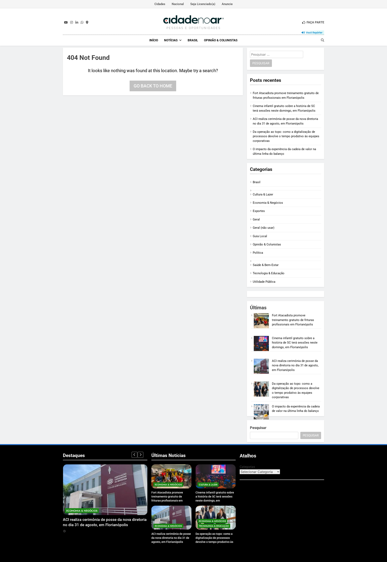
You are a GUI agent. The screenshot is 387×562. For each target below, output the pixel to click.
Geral (256, 219)
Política (258, 253)
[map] (87, 22)
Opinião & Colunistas (220, 40)
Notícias (171, 40)
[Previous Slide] (134, 455)
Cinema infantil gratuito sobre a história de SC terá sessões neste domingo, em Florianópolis (294, 342)
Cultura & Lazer (263, 194)
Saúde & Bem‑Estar (266, 265)
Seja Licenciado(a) (202, 4)
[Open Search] (322, 40)
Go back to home (153, 85)
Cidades (159, 4)
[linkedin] (76, 22)
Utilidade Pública (264, 282)
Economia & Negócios (268, 203)
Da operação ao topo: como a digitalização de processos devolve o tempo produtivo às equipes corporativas (286, 136)
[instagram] (71, 22)
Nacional (178, 4)
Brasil (193, 40)
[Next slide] (140, 455)
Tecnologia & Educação (268, 273)
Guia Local (260, 236)
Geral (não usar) (263, 228)
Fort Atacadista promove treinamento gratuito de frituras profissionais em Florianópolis (293, 320)
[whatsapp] (82, 22)
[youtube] (66, 22)
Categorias (247, 467)
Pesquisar (258, 428)
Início (153, 40)
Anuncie (227, 4)
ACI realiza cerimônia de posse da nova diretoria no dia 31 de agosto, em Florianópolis (295, 365)
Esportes (259, 211)
